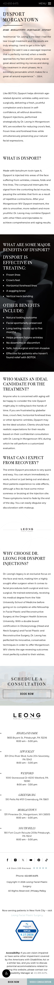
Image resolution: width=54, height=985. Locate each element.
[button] (6, 973)
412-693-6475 (10, 3)
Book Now (27, 693)
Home (6, 30)
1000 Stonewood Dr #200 (27, 779)
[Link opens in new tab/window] (7, 859)
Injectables (33, 30)
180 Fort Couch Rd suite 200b (27, 834)
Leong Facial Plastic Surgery (26, 915)
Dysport (46, 30)
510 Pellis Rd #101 (27, 799)
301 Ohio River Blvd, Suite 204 (27, 758)
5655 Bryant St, (27, 737)
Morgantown (18, 30)
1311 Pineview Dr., (27, 814)
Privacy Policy (38, 891)
